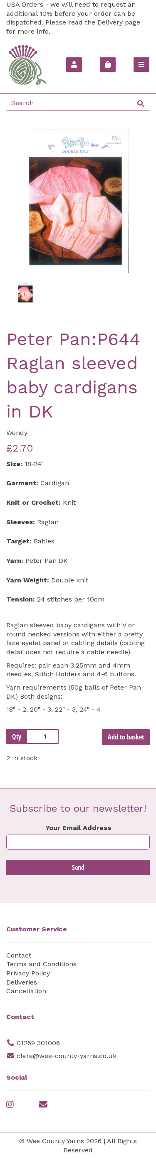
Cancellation (26, 991)
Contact (18, 955)
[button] (21, 237)
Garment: (22, 483)
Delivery (111, 22)
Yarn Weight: (27, 580)
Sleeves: (20, 522)
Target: (19, 541)
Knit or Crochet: (33, 502)
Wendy (16, 433)
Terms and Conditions (41, 964)
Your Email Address (78, 828)
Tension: (20, 599)
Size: (14, 464)
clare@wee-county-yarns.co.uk (66, 1056)
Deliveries (21, 982)
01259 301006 (38, 1043)
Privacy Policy (28, 973)
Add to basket (126, 737)
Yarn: (14, 561)
